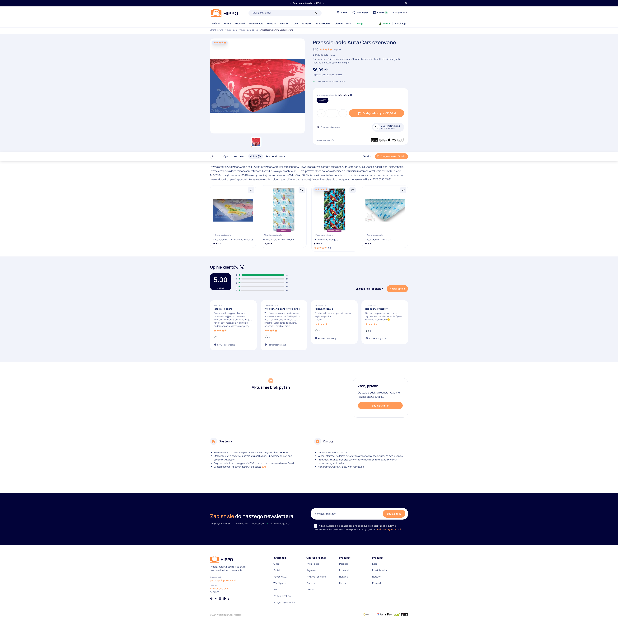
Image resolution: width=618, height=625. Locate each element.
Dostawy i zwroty (275, 156)
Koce (295, 23)
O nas (276, 563)
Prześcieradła (256, 23)
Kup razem (239, 156)
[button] (256, 142)
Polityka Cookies (281, 595)
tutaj (264, 466)
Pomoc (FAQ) (280, 576)
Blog (275, 589)
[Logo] (224, 13)
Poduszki (240, 23)
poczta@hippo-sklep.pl (223, 580)
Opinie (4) (255, 156)
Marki (349, 23)
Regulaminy (312, 570)
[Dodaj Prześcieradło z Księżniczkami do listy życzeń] (302, 190)
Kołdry (227, 23)
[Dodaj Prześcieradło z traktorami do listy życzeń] (403, 190)
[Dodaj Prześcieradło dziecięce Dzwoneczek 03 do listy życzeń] (251, 190)
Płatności (311, 583)
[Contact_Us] (9, 616)
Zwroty (310, 589)
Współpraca (279, 583)
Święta (386, 23)
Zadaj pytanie (380, 405)
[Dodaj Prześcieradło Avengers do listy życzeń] (352, 190)
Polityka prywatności (284, 602)
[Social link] (211, 599)
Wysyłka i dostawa (316, 576)
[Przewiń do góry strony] (212, 156)
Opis (226, 156)
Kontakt (277, 570)
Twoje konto (312, 563)
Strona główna (216, 29)
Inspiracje (400, 23)
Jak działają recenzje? (369, 288)
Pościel (216, 23)
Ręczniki (284, 23)
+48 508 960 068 (219, 588)
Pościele (343, 563)
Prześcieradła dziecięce (250, 29)
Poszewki (307, 23)
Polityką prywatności (389, 529)
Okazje (359, 23)
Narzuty (271, 23)
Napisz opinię (397, 288)
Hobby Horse (322, 23)
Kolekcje (337, 23)
